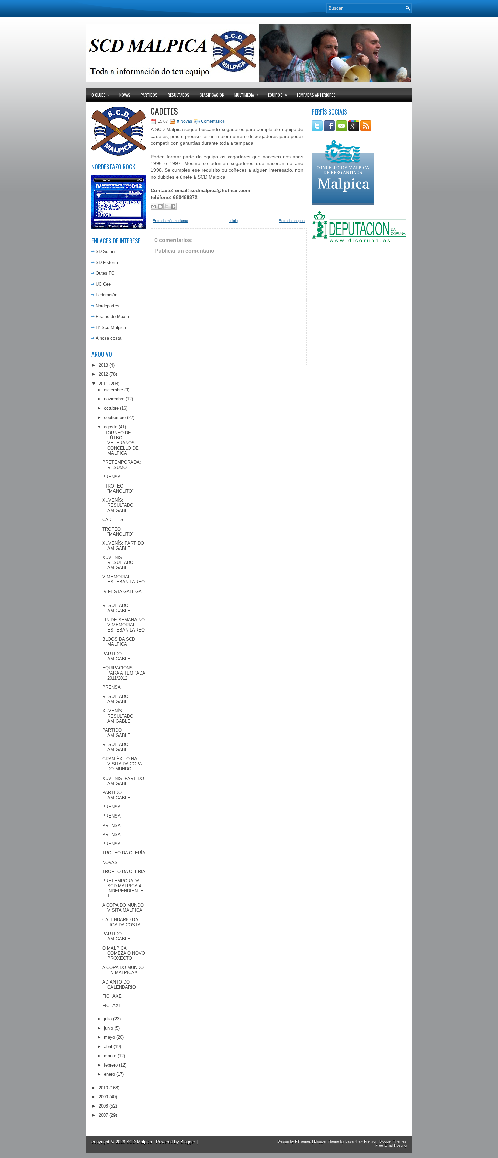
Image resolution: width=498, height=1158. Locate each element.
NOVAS (110, 862)
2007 (103, 1115)
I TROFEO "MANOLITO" (118, 488)
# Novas (184, 121)
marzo (110, 1055)
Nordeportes (107, 305)
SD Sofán (105, 251)
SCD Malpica (139, 1141)
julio (108, 1018)
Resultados (178, 95)
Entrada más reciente (170, 221)
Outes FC (105, 273)
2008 (103, 1106)
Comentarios (213, 121)
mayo (109, 1037)
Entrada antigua (292, 221)
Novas (124, 95)
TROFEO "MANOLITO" (118, 531)
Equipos (277, 94)
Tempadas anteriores (316, 95)
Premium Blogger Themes (385, 1141)
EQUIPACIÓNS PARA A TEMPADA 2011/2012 (123, 673)
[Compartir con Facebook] (173, 206)
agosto (110, 426)
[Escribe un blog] (160, 206)
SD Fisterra (107, 262)
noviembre (114, 398)
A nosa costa (108, 338)
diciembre (113, 389)
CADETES (112, 519)
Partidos (149, 95)
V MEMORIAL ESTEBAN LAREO (123, 579)
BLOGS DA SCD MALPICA (118, 642)
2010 (103, 1087)
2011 (103, 383)
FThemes (303, 1141)
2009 (103, 1096)
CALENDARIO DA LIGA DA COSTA (121, 922)
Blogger (187, 1141)
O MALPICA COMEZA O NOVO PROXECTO (123, 953)
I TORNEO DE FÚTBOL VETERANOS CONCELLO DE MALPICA (120, 443)
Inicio (233, 221)
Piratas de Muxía (112, 316)
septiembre (115, 417)
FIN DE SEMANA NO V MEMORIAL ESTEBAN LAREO (123, 625)
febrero (111, 1065)
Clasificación (212, 95)
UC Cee (103, 284)
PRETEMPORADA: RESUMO (121, 465)
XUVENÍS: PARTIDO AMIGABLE (123, 546)
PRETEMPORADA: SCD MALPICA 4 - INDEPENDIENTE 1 (123, 888)
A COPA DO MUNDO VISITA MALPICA (123, 908)
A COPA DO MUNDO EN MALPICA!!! (123, 970)
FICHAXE (112, 996)
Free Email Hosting (391, 1145)
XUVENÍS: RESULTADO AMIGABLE (117, 505)
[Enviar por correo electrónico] (153, 206)
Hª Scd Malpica (111, 327)
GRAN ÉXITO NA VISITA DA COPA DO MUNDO (122, 763)
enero (109, 1074)
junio (108, 1028)
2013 (103, 365)
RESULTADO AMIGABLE (116, 608)
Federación (106, 294)
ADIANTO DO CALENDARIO (119, 984)
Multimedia (246, 94)
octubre (111, 408)
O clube (100, 94)
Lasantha (352, 1141)
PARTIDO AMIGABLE (116, 656)
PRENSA (111, 476)
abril (108, 1046)
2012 (103, 374)
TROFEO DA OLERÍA (123, 852)
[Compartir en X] (166, 206)
